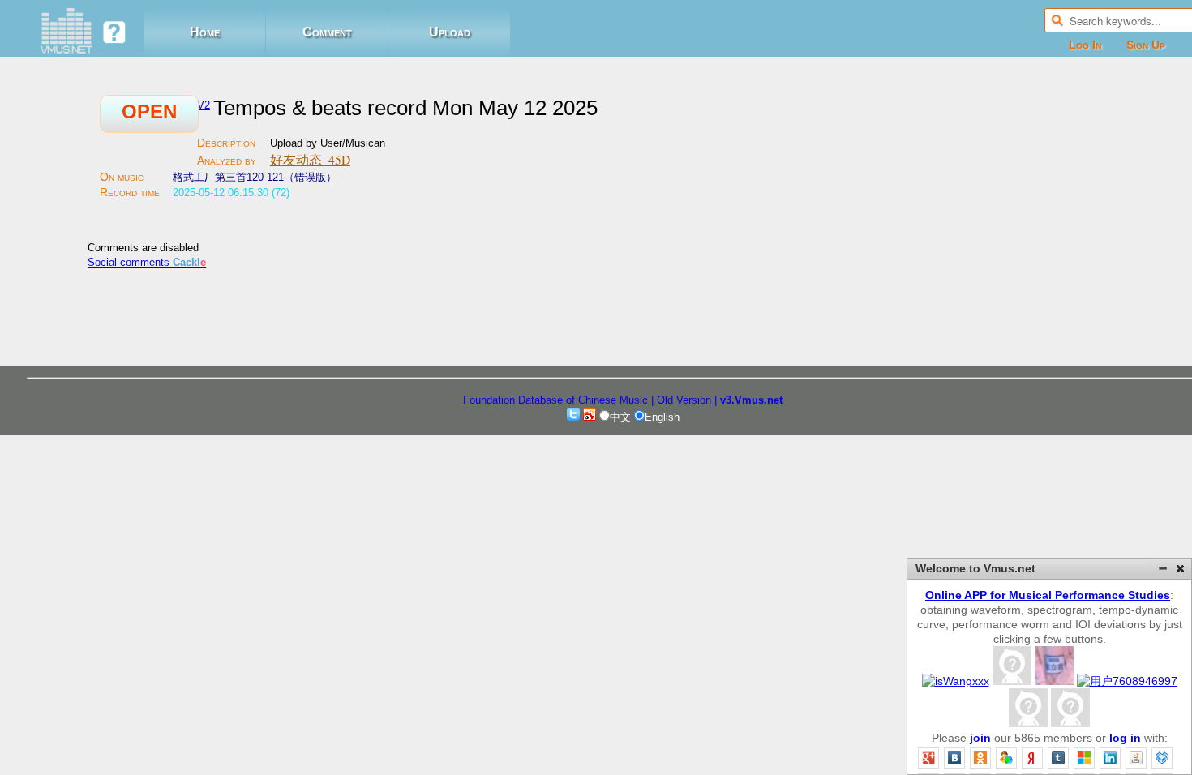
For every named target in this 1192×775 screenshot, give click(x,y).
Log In (1085, 44)
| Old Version (681, 400)
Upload (449, 32)
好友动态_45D (310, 160)
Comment (327, 32)
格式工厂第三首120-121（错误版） (255, 177)
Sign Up (1145, 44)
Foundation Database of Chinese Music (557, 400)
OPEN (149, 111)
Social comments (147, 262)
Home (205, 32)
